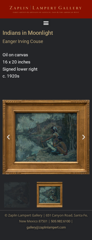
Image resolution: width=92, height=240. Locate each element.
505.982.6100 (60, 221)
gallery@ (33, 227)
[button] (46, 22)
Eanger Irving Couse (23, 41)
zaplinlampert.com (52, 227)
